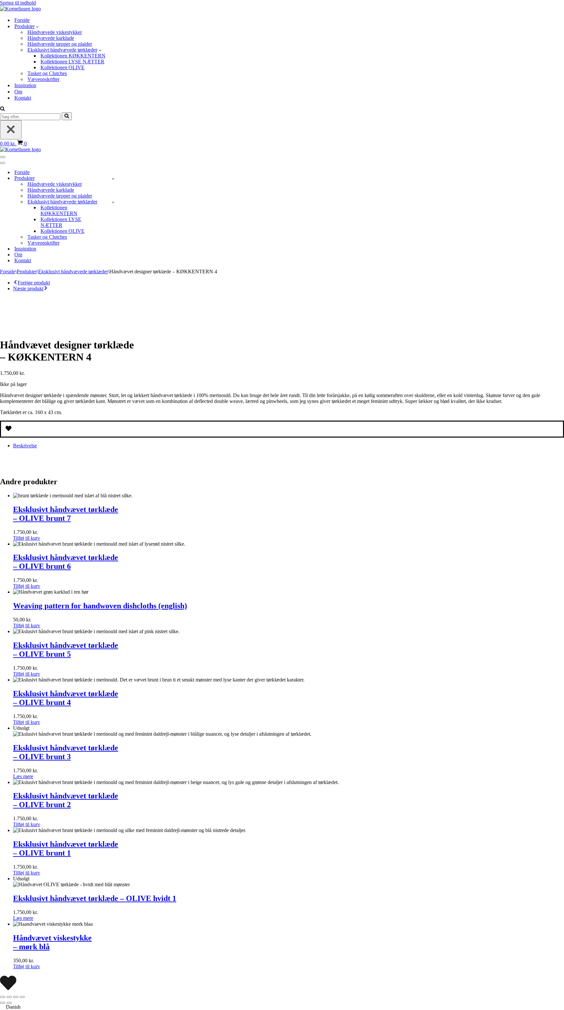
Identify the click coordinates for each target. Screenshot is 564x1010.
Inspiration (25, 85)
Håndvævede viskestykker (54, 32)
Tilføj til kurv (26, 538)
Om (18, 91)
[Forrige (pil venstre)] (2, 1003)
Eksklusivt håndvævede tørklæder (73, 271)
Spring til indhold (18, 3)
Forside (22, 20)
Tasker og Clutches (47, 73)
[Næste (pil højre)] (9, 1003)
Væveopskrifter (43, 79)
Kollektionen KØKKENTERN (72, 55)
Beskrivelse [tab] (25, 445)
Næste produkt (28, 288)
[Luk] (11, 129)
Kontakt (22, 98)
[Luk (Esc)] (22, 997)
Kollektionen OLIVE (62, 67)
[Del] (15, 997)
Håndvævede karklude (50, 38)
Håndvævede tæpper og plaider (59, 44)
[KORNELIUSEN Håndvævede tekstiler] (20, 8)
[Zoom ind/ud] (2, 997)
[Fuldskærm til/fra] (9, 997)
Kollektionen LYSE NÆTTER (72, 61)
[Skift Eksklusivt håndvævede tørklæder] (113, 202)
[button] (37, 26)
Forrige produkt (34, 282)
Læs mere (23, 776)
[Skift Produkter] (113, 178)
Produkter (27, 271)
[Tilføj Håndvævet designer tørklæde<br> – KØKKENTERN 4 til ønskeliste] (282, 429)
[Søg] (2, 109)
